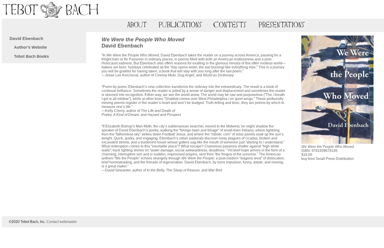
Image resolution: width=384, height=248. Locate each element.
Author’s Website (30, 47)
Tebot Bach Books (31, 56)
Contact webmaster (61, 222)
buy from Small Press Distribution (327, 159)
